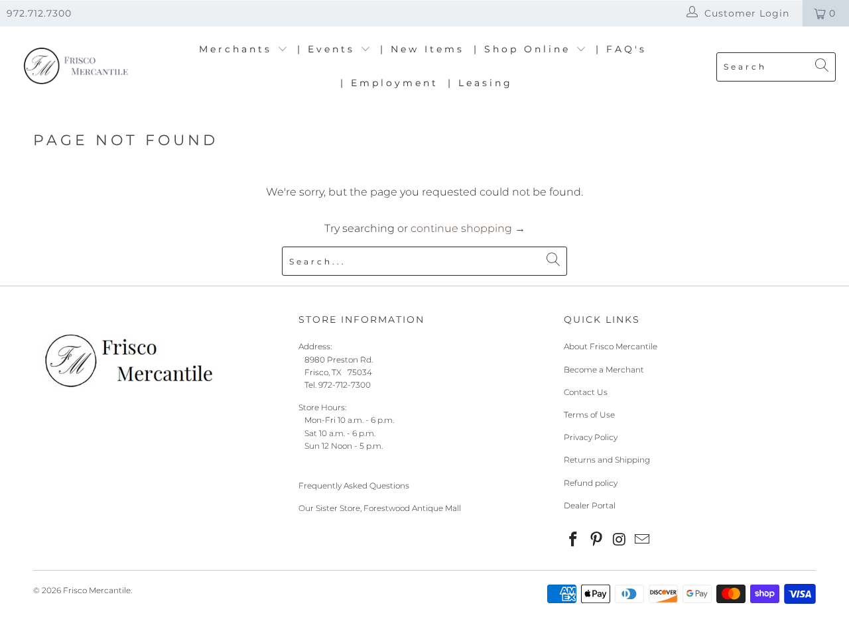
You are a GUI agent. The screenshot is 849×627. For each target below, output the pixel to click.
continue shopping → (468, 228)
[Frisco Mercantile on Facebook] (574, 540)
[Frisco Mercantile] (74, 66)
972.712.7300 (39, 13)
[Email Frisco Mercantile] (643, 540)
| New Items (422, 49)
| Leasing (480, 83)
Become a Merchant (604, 369)
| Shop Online (525, 49)
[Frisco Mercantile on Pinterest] (597, 540)
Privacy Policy (591, 437)
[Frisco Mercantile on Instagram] (619, 540)
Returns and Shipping (607, 460)
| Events (328, 49)
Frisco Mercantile (97, 590)
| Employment (389, 83)
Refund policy (591, 483)
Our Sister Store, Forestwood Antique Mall (379, 508)
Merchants (238, 49)
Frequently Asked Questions (353, 485)
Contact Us (586, 392)
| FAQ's (621, 49)
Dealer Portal (590, 505)
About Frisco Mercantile (610, 346)
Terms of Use (589, 415)
